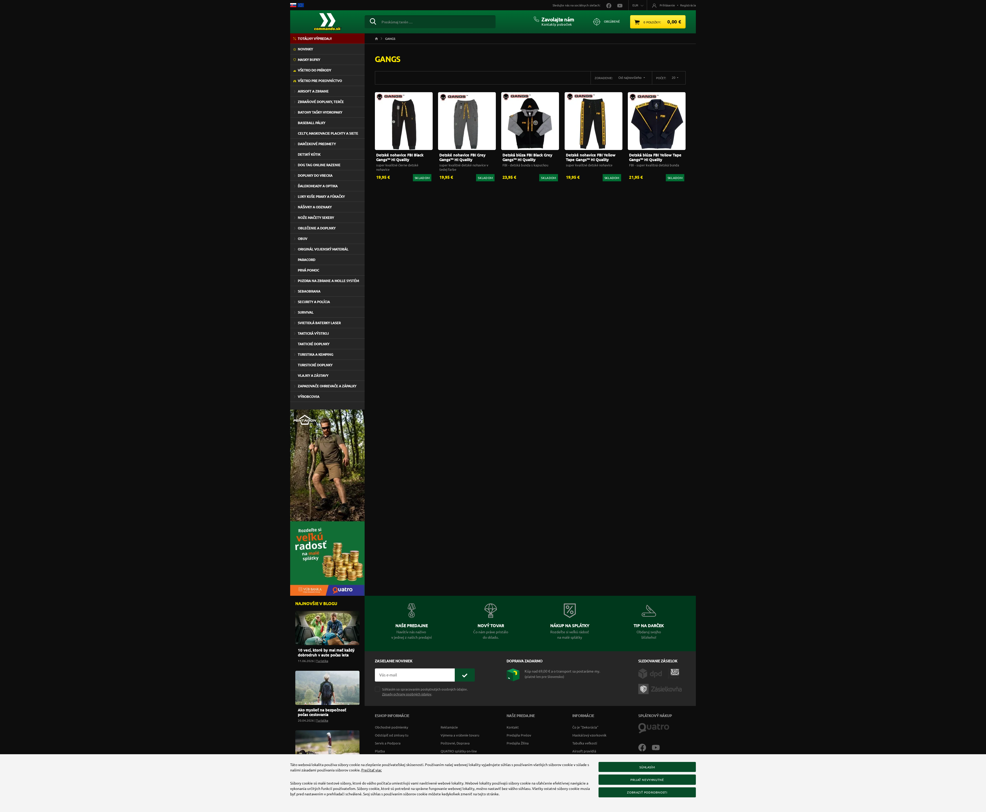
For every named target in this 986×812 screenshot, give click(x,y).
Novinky (305, 49)
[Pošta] (673, 673)
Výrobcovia (308, 396)
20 (674, 77)
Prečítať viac (371, 770)
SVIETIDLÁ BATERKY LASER (319, 322)
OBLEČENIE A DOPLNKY (317, 228)
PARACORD (306, 259)
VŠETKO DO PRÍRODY (314, 70)
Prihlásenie (667, 5)
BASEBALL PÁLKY (311, 122)
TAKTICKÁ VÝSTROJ (313, 333)
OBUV (302, 238)
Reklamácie (449, 727)
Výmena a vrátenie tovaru (460, 735)
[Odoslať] (465, 675)
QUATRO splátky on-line (459, 751)
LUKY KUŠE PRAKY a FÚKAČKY (321, 196)
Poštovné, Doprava (455, 743)
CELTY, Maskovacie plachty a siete (328, 133)
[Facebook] (645, 747)
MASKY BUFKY (309, 59)
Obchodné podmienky (391, 727)
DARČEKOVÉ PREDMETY (317, 143)
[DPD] (653, 673)
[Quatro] (653, 727)
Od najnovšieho (630, 77)
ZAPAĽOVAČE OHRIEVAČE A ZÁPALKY (327, 386)
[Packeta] (661, 688)
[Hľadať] (373, 21)
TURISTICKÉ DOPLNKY (315, 365)
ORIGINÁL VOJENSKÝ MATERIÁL (323, 249)
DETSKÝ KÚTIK (309, 154)
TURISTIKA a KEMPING (315, 354)
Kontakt (513, 727)
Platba (380, 751)
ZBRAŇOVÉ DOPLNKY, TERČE (321, 101)
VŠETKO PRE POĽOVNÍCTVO (320, 80)
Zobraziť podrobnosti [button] (647, 792)
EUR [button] (635, 5)
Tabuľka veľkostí (584, 743)
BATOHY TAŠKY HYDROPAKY (320, 112)
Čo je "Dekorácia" (585, 727)
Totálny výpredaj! (315, 38)
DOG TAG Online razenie (319, 165)
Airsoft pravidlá (584, 751)
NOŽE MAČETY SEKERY (316, 217)
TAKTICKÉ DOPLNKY (313, 344)
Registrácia (688, 5)
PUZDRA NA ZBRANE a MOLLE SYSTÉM (328, 280)
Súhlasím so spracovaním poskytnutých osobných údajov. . (425, 691)
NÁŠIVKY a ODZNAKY (315, 207)
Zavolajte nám (558, 19)
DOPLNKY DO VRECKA (315, 175)
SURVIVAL (306, 312)
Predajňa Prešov (519, 735)
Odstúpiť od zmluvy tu (391, 735)
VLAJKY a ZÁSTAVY (313, 375)
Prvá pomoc (308, 270)
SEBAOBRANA (309, 291)
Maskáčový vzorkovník (589, 735)
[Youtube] (658, 747)
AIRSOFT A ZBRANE (313, 91)
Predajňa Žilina (518, 743)
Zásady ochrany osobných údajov (406, 694)
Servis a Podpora (388, 743)
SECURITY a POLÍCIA (314, 301)
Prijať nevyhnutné (647, 780)
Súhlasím (647, 767)
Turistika (322, 661)
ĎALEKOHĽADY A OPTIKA (318, 186)
